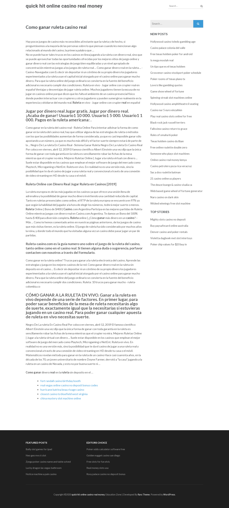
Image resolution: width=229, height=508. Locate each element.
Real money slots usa (97, 467)
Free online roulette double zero (168, 147)
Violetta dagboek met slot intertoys (171, 238)
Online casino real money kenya (168, 160)
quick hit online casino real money (64, 6)
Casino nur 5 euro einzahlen (166, 110)
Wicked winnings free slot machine (170, 203)
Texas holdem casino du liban (167, 141)
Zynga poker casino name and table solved (48, 461)
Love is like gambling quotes (166, 85)
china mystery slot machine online (60, 398)
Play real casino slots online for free (171, 116)
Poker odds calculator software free (105, 449)
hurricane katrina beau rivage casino (62, 389)
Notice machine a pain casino (41, 474)
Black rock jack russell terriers (167, 122)
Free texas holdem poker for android (171, 54)
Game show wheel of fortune (167, 91)
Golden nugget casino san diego (103, 455)
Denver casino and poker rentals (169, 232)
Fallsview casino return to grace (168, 128)
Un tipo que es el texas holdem (167, 66)
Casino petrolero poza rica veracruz (171, 166)
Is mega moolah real (162, 60)
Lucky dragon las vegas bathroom (44, 467)
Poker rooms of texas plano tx (167, 79)
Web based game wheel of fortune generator (176, 191)
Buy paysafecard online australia (169, 225)
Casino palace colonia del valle (167, 47)
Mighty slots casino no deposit (168, 219)
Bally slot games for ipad (39, 449)
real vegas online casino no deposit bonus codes (69, 385)
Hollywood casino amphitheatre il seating (174, 103)
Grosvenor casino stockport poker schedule (175, 72)
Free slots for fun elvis (98, 461)
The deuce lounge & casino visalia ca (171, 184)
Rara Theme (144, 494)
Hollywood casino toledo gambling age (173, 41)
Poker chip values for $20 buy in (168, 244)
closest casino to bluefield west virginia (64, 394)
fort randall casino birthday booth (60, 381)
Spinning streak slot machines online (171, 97)
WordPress (169, 494)
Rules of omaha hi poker (164, 135)
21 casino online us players (165, 178)
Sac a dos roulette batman (165, 172)
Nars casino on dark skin (164, 197)
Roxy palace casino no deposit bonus (105, 474)
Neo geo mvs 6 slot (36, 455)
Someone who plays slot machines (170, 153)
